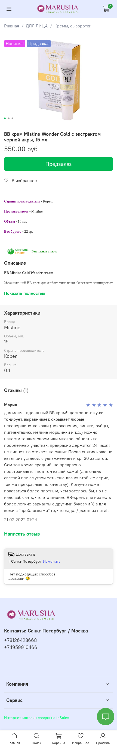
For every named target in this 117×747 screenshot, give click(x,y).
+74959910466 (20, 647)
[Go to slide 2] (9, 118)
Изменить (51, 561)
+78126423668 (20, 640)
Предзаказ (58, 163)
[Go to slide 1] (5, 118)
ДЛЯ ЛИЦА (37, 26)
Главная (11, 26)
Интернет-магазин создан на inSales (36, 717)
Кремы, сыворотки (72, 26)
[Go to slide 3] (12, 118)
